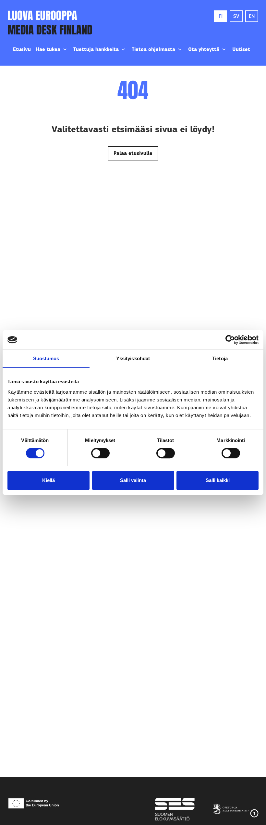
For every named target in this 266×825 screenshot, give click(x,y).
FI (221, 16)
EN (252, 16)
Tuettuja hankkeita (96, 49)
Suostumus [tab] (46, 358)
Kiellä (48, 480)
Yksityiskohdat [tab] (133, 358)
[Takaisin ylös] (254, 813)
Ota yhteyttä (203, 49)
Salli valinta (133, 480)
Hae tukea (48, 49)
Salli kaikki (218, 480)
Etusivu (22, 49)
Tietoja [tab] (220, 358)
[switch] (100, 453)
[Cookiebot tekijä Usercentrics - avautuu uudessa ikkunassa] (230, 340)
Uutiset (241, 49)
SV (236, 16)
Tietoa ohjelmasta (153, 49)
